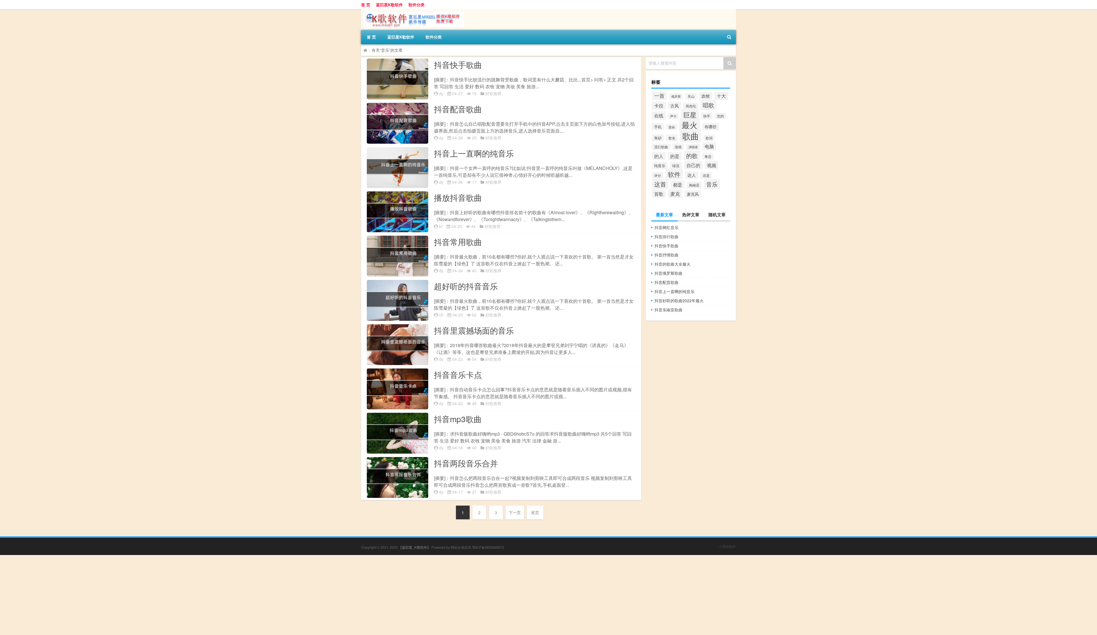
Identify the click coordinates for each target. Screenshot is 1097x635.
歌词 (709, 138)
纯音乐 (659, 165)
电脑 (709, 146)
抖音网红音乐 (666, 227)
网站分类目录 (461, 547)
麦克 (675, 193)
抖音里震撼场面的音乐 (474, 330)
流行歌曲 (661, 147)
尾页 (535, 512)
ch (441, 315)
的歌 (692, 155)
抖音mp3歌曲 (458, 418)
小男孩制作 (727, 546)
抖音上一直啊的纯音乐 (474, 153)
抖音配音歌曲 (458, 109)
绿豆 (676, 165)
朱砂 (658, 138)
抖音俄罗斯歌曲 (668, 273)
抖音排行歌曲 (666, 236)
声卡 (673, 116)
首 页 (365, 4)
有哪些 (710, 126)
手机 (658, 126)
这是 (706, 175)
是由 (671, 127)
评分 (657, 175)
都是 (677, 184)
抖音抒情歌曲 (666, 255)
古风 (674, 106)
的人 (658, 156)
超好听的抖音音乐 (466, 286)
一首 (659, 95)
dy (441, 93)
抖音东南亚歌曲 (668, 310)
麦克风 (693, 194)
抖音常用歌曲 (458, 241)
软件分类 (417, 4)
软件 (674, 174)
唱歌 (708, 105)
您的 (720, 116)
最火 (690, 125)
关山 (691, 96)
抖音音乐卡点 (458, 374)
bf (441, 226)
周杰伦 (691, 106)
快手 (706, 116)
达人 (691, 175)
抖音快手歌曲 (458, 64)
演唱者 (693, 147)
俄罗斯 (676, 96)
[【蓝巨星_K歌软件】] (412, 11)
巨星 (689, 114)
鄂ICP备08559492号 (488, 547)
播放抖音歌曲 (458, 197)
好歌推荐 (493, 93)
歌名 (671, 138)
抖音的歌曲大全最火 (672, 264)
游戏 (678, 146)
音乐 (712, 184)
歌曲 (690, 136)
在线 (658, 115)
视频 (711, 165)
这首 (660, 184)
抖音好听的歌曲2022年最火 (679, 300)
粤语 (707, 156)
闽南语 (694, 185)
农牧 (705, 96)
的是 (674, 156)
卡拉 (658, 105)
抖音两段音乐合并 (466, 463)
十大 (721, 96)
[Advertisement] (171, 595)
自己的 (693, 165)
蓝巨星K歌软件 (389, 4)
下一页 (515, 512)
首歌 (658, 194)
